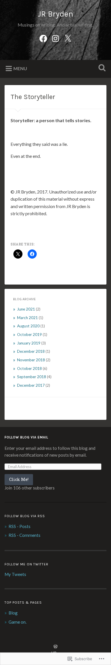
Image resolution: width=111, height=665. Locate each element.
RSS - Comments (24, 535)
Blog (13, 612)
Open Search (101, 68)
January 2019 (28, 343)
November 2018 (31, 360)
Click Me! (18, 479)
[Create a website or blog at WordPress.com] (55, 646)
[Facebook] (43, 37)
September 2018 (31, 376)
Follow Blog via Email (26, 437)
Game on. (17, 621)
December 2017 (31, 385)
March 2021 (27, 317)
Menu (20, 68)
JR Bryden (55, 14)
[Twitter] (67, 37)
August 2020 (28, 326)
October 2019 (29, 334)
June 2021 (26, 309)
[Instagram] (55, 37)
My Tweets (15, 574)
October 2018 (29, 368)
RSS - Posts (19, 526)
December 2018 (31, 351)
